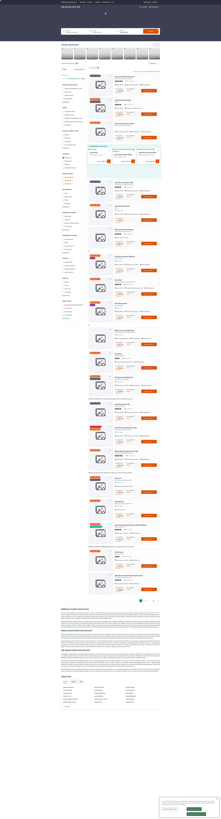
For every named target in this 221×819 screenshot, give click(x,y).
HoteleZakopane (68, 687)
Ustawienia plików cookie (170, 809)
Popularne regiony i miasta (71, 131)
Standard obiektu (68, 173)
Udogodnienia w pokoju (70, 235)
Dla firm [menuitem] (89, 2)
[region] (100, 85)
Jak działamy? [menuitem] (106, 2)
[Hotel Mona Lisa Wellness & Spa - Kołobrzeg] (100, 436)
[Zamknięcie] (217, 799)
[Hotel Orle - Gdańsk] (100, 362)
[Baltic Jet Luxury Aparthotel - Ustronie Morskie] (100, 338)
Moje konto (155, 7)
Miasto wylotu (67, 301)
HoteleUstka (130, 702)
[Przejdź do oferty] (108, 161)
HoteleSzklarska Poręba (70, 699)
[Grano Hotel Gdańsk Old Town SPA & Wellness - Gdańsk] (100, 533)
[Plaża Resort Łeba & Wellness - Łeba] (100, 265)
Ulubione (144, 7)
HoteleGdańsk (67, 690)
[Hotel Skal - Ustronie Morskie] (100, 288)
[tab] (98, 94)
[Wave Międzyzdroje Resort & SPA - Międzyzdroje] (100, 459)
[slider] (67, 79)
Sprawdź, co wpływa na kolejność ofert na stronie (147, 71)
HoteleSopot (98, 690)
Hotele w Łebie (72, 636)
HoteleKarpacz (130, 690)
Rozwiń (67, 706)
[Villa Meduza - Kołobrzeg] (100, 510)
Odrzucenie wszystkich (194, 809)
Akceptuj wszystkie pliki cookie (196, 814)
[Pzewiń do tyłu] (158, 44)
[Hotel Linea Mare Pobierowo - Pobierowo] (100, 85)
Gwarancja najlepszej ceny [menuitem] (69, 2)
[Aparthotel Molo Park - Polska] (100, 214)
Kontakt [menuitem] (154, 2)
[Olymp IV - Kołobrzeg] (100, 486)
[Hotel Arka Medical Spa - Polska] (100, 108)
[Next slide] (110, 84)
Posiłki (65, 108)
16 (153, 601)
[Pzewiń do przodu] (154, 44)
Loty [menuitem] (112, 2)
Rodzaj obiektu (67, 189)
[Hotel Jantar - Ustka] (100, 560)
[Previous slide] (90, 84)
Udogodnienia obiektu (69, 212)
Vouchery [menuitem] (83, 2)
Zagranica (66, 278)
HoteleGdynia (98, 696)
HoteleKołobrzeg (99, 693)
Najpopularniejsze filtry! (70, 85)
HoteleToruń (67, 696)
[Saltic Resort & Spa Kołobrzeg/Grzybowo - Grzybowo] (100, 584)
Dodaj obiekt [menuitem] (147, 2)
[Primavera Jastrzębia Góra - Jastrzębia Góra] (100, 385)
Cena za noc (65, 75)
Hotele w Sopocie (125, 660)
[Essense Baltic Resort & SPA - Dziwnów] (100, 132)
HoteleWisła (98, 702)
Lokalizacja (66, 154)
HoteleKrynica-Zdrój (100, 699)
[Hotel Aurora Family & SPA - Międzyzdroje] (100, 191)
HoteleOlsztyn (130, 699)
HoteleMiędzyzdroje (69, 702)
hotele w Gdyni (146, 660)
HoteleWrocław (99, 687)
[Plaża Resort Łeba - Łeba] (100, 311)
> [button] (158, 601)
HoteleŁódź (129, 693)
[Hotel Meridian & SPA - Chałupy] (100, 412)
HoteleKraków (130, 687)
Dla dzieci (65, 258)
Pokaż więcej (66, 102)
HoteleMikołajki (131, 696)
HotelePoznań (67, 693)
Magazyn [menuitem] (97, 2)
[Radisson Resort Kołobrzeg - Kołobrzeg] (100, 238)
